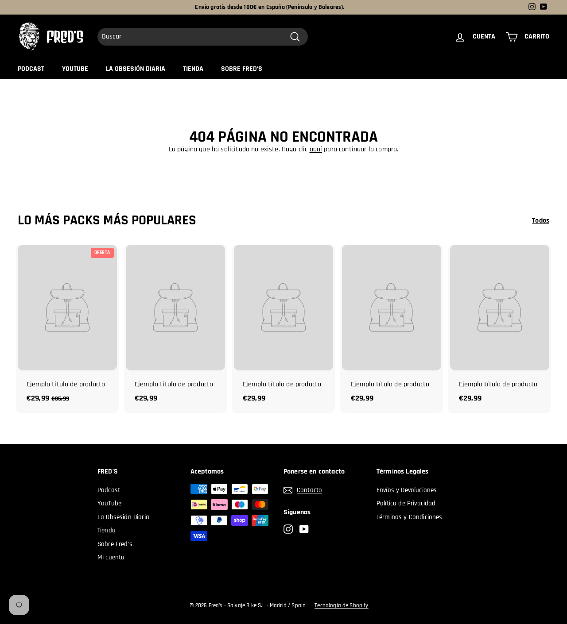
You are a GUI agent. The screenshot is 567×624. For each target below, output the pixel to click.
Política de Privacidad (406, 503)
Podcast (31, 68)
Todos (540, 220)
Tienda (193, 68)
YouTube (75, 68)
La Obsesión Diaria (135, 68)
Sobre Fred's (241, 68)
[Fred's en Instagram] (288, 529)
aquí (316, 149)
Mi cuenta (110, 557)
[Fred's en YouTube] (304, 529)
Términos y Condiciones (410, 517)
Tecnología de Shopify (341, 605)
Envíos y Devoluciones (407, 490)
